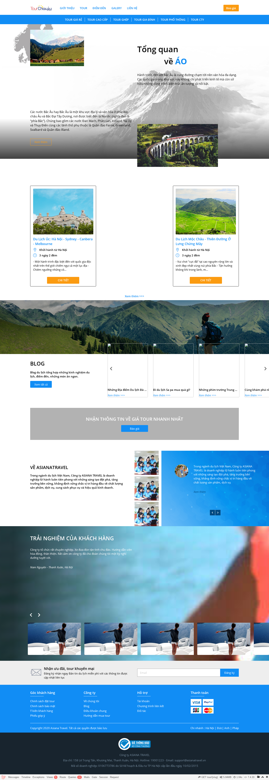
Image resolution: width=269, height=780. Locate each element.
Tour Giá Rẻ (73, 19)
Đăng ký (229, 673)
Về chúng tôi (91, 701)
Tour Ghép (121, 19)
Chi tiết (63, 280)
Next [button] (265, 368)
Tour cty (197, 19)
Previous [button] (111, 368)
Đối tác (141, 711)
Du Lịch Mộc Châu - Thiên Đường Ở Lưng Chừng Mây (203, 241)
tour (83, 8)
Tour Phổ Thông (173, 19)
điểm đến (99, 8)
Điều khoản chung (95, 711)
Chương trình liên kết (150, 706)
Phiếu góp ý (37, 715)
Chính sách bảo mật (42, 706)
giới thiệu (67, 8)
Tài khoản (143, 701)
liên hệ (132, 8)
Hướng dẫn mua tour (97, 715)
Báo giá (231, 8)
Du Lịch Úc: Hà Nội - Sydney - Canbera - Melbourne (63, 241)
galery (116, 8)
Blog (86, 706)
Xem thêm (40, 142)
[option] (128, 370)
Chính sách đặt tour (42, 701)
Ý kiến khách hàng (41, 711)
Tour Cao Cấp (97, 19)
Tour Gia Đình (144, 19)
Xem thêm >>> (134, 296)
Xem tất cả (41, 384)
